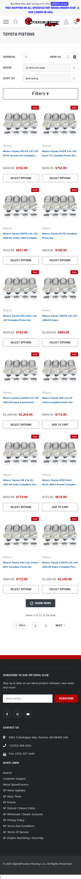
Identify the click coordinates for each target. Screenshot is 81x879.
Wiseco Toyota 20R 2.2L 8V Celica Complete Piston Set (57, 400)
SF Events (9, 802)
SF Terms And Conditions (18, 826)
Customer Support (14, 778)
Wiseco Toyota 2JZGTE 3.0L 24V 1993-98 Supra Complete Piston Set (60, 565)
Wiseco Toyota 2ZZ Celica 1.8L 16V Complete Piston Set (20, 318)
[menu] (6, 22)
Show (7, 67)
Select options (20, 178)
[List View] (68, 57)
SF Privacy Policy (13, 820)
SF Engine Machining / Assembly (23, 837)
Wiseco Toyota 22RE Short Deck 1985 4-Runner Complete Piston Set (59, 483)
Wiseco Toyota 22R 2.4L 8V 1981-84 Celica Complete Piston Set (21, 483)
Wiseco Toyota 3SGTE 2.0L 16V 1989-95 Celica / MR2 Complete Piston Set (20, 236)
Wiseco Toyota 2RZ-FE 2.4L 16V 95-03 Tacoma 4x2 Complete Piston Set (20, 154)
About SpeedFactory (16, 784)
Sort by (9, 78)
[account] (66, 21)
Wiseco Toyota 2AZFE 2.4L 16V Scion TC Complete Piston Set (59, 153)
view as (55, 56)
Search (7, 772)
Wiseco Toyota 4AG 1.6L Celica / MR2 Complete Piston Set (21, 564)
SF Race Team (12, 796)
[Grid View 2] (75, 57)
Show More (42, 603)
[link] (21, 123)
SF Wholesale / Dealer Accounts (23, 814)
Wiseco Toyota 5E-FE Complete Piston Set (59, 235)
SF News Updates (14, 790)
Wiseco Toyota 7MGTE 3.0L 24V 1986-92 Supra (59, 318)
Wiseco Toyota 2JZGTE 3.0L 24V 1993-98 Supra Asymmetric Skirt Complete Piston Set (21, 400)
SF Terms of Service (16, 832)
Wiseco (7, 145)
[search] (16, 22)
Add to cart (60, 425)
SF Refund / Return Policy (19, 808)
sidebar (9, 56)
